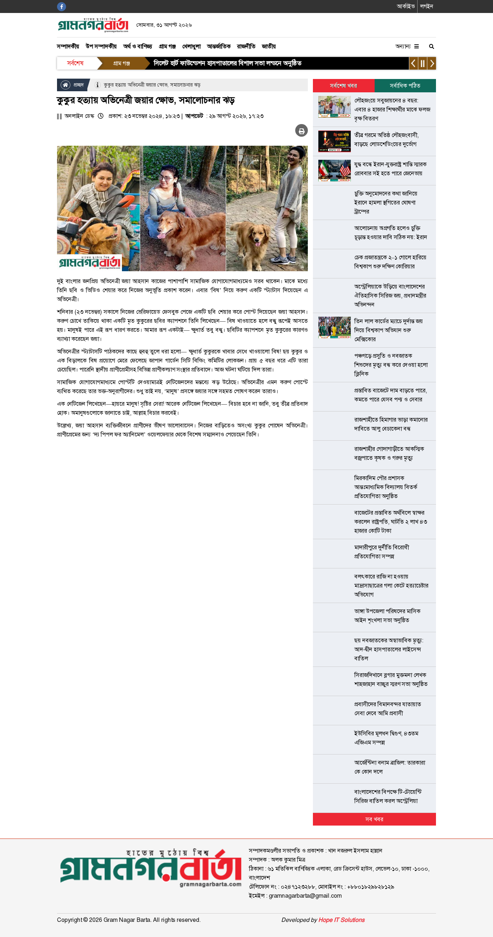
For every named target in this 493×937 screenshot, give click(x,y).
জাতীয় (269, 46)
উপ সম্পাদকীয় (101, 46)
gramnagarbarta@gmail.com (305, 895)
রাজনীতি (246, 46)
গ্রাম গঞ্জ (167, 46)
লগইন (426, 6)
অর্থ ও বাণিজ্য (137, 46)
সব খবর (374, 819)
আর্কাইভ (406, 6)
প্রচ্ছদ (78, 85)
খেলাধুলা (191, 46)
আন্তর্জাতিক (219, 46)
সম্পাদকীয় (68, 46)
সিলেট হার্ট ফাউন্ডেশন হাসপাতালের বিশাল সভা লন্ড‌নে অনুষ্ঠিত (227, 63)
